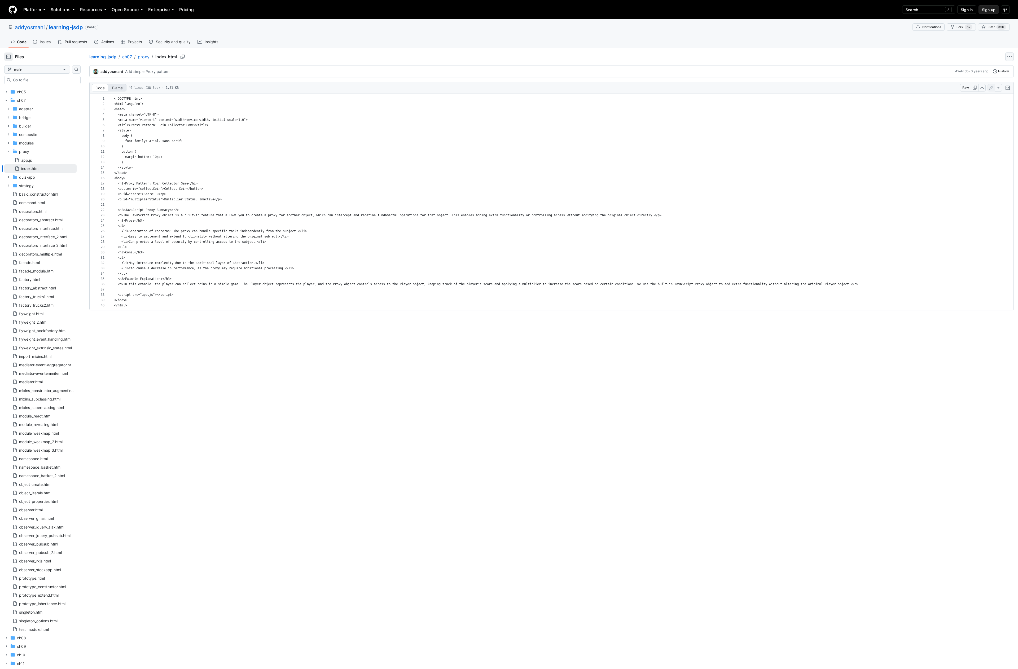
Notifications (931, 27)
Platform (32, 9)
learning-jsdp (66, 27)
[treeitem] (40, 168)
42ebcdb (961, 71)
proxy (144, 56)
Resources (91, 9)
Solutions (61, 9)
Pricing (186, 9)
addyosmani (30, 27)
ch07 (127, 56)
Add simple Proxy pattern (147, 71)
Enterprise (159, 9)
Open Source (125, 9)
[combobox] (44, 80)
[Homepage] (12, 9)
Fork (963, 27)
